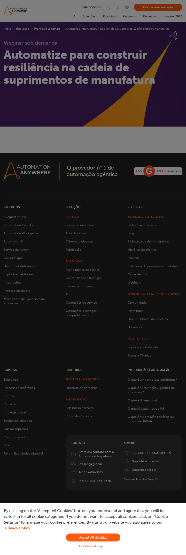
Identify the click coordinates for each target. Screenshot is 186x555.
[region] (93, 529)
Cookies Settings (91, 546)
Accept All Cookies (93, 537)
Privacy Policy (17, 528)
